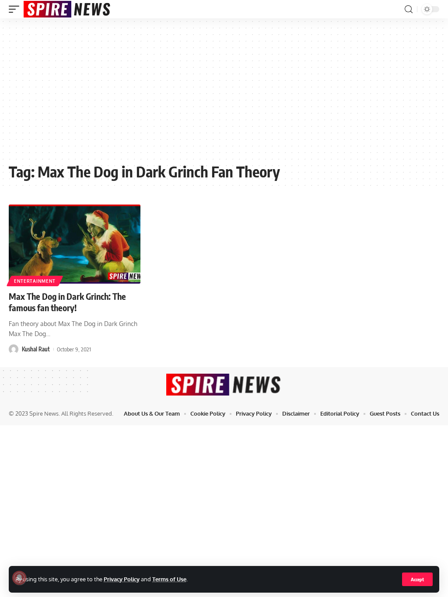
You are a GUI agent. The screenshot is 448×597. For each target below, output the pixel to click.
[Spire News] (67, 9)
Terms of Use (169, 579)
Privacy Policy (122, 579)
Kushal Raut (36, 349)
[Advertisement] (224, 95)
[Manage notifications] (19, 578)
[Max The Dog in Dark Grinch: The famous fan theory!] (74, 244)
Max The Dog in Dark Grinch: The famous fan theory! (67, 302)
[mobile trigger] (16, 9)
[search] (408, 9)
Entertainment (35, 281)
